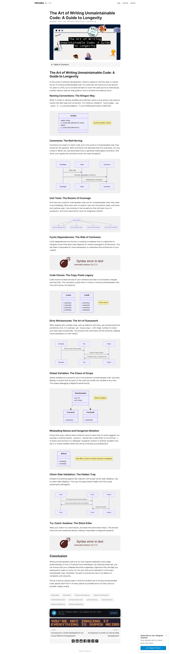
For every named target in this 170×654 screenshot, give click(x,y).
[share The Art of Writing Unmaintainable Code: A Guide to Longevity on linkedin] (77, 641)
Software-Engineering (58, 604)
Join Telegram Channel (153, 648)
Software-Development (82, 595)
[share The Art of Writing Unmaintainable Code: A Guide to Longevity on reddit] (81, 641)
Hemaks (39, 2)
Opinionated (55, 595)
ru (50, 3)
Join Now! (113, 613)
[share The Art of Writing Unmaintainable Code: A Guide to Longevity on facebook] (85, 641)
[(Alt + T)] (46, 3)
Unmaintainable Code (58, 599)
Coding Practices (91, 599)
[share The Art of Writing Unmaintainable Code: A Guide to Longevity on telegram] (92, 641)
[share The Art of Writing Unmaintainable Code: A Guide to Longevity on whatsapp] (88, 641)
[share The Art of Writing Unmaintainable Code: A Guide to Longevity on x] (73, 641)
